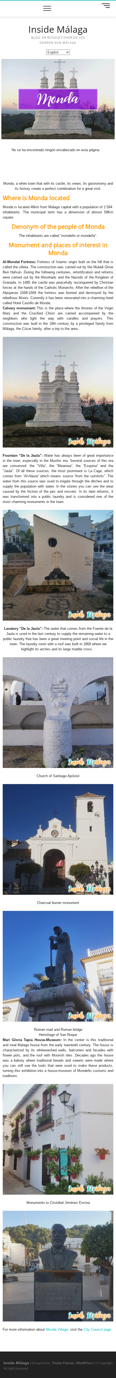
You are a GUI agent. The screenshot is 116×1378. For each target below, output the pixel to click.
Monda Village (57, 1329)
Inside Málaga (58, 29)
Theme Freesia (63, 1363)
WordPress (84, 1363)
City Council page (97, 1329)
